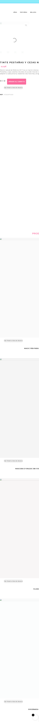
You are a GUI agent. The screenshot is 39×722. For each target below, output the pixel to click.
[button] (13, 87)
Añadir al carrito (16, 81)
